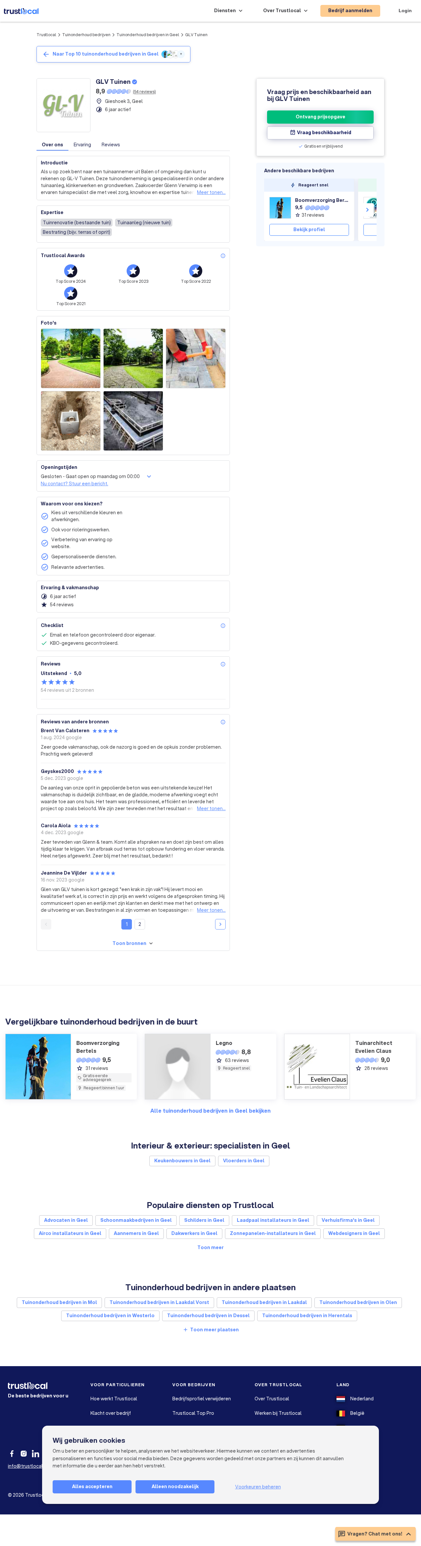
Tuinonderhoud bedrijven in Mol (59, 1302)
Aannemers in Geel (136, 1233)
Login (405, 10)
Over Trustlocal (272, 1398)
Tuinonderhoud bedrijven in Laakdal (264, 1302)
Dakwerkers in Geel (194, 1233)
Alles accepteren (92, 1486)
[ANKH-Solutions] (374, 208)
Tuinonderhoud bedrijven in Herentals (307, 1315)
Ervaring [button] (82, 144)
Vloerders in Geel (243, 1160)
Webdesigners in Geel (354, 1233)
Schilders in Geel (204, 1220)
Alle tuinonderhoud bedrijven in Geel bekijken (210, 1110)
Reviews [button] (111, 144)
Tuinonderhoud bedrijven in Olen (358, 1302)
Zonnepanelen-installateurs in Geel (273, 1233)
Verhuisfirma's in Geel (348, 1220)
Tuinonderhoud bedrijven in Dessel (208, 1315)
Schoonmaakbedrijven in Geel (136, 1220)
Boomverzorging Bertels (322, 200)
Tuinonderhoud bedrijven (86, 34)
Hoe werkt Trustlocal (113, 1398)
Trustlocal (46, 34)
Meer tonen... (211, 192)
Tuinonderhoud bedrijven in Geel (147, 34)
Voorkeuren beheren (258, 1487)
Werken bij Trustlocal (278, 1413)
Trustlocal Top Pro (193, 1413)
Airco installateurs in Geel (70, 1233)
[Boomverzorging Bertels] (280, 208)
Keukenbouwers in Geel (182, 1160)
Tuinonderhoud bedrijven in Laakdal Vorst (159, 1302)
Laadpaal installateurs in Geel (273, 1220)
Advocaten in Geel (66, 1220)
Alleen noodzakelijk (175, 1486)
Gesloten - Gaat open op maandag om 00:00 (90, 476)
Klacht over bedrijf (110, 1413)
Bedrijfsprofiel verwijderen (201, 1398)
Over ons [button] (52, 144)
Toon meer (210, 1247)
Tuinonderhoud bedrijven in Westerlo (110, 1315)
